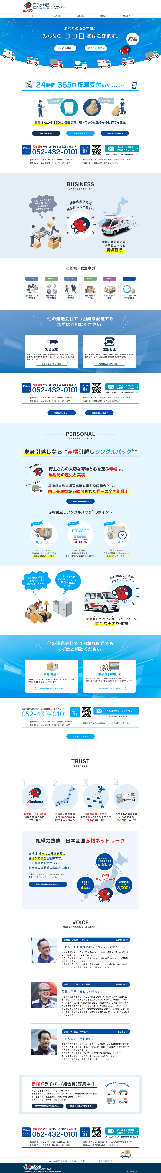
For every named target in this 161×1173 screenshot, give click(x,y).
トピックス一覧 (95, 1161)
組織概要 (57, 15)
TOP (34, 15)
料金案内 (103, 15)
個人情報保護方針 (132, 1171)
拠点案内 (80, 15)
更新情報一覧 (107, 1161)
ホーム (48, 1161)
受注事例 (126, 15)
